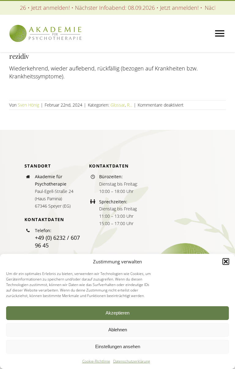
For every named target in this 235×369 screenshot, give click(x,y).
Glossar (117, 105)
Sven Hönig (28, 105)
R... (129, 105)
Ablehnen (117, 329)
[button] (226, 261)
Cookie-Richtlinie (96, 361)
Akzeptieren (117, 312)
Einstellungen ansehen (117, 346)
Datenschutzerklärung (131, 361)
